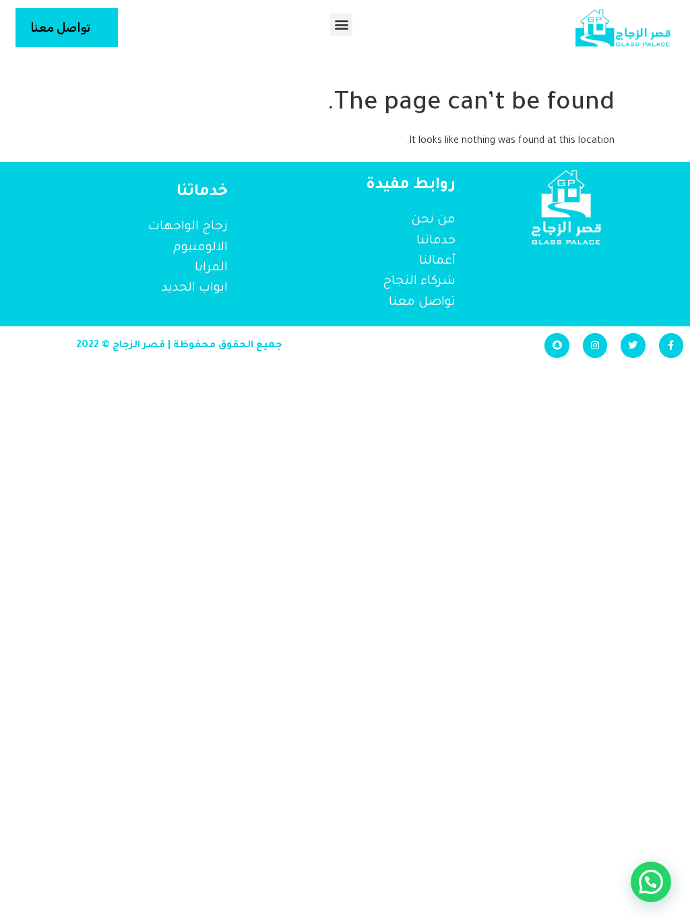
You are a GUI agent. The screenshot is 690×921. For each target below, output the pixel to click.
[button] (341, 24)
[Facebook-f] (671, 345)
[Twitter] (633, 345)
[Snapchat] (556, 345)
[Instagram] (595, 345)
